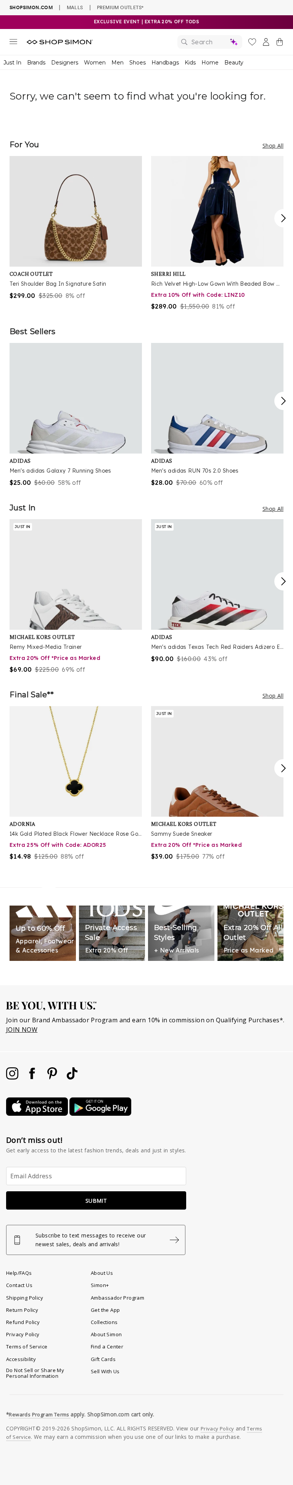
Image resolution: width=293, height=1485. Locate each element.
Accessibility (21, 1359)
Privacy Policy (23, 1334)
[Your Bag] (279, 43)
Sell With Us (105, 1371)
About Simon (106, 1334)
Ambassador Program (117, 1297)
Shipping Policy (24, 1297)
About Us (102, 1272)
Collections (104, 1322)
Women (95, 62)
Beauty (233, 62)
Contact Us (19, 1285)
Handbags (165, 62)
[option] (75, 228)
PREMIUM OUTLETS (120, 7)
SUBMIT (96, 1200)
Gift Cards (103, 1359)
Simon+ (100, 1285)
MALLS (75, 7)
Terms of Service (26, 1346)
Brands (36, 62)
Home (210, 62)
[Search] (209, 42)
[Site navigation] (13, 43)
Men (117, 62)
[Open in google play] (100, 1113)
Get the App (105, 1309)
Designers (64, 62)
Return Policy (22, 1309)
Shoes (137, 62)
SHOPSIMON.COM (31, 7)
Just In (12, 62)
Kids (190, 62)
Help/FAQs (19, 1272)
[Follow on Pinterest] (53, 1077)
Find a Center (107, 1346)
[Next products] (283, 218)
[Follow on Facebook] (33, 1077)
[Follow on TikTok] (72, 1077)
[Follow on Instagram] (13, 1077)
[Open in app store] (37, 1113)
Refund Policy (23, 1322)
